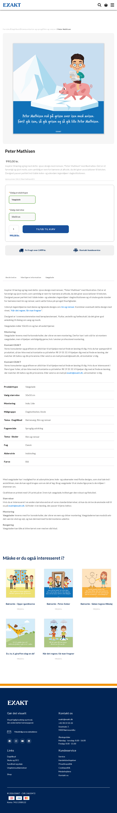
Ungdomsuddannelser (17, 768)
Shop (9, 774)
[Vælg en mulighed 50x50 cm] (22, 217)
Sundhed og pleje (15, 764)
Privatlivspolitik (65, 764)
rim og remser (67, 306)
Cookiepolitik (64, 768)
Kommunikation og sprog (31, 29)
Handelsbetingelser (67, 760)
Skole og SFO (13, 760)
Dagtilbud (15, 29)
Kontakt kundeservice (89, 250)
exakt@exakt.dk (75, 372)
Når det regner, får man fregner (26, 310)
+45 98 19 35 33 (65, 723)
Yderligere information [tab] (31, 277)
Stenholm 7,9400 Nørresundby (66, 728)
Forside (6, 29)
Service (61, 756)
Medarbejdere (64, 771)
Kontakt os (63, 775)
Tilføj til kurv (45, 229)
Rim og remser (50, 29)
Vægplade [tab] (50, 277)
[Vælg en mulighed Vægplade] (22, 200)
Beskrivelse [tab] (11, 277)
